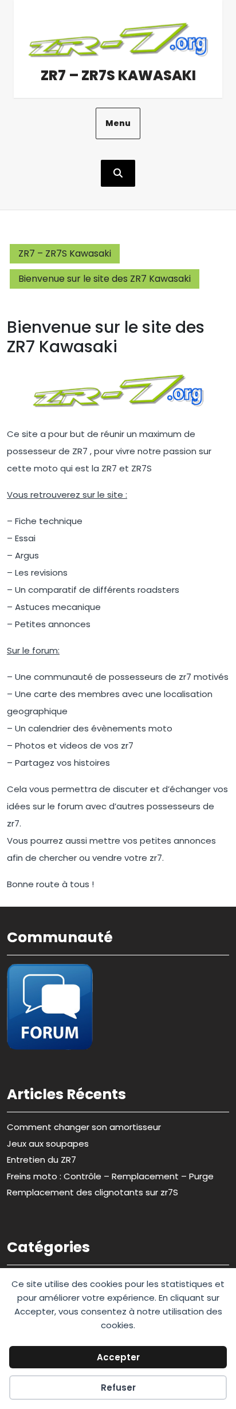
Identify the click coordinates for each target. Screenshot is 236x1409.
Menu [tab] (118, 123)
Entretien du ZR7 (41, 1160)
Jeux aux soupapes (48, 1144)
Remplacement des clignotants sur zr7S (92, 1192)
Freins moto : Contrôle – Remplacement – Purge (110, 1176)
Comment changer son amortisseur (84, 1127)
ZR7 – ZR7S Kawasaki (118, 75)
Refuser (118, 1388)
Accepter (118, 1357)
